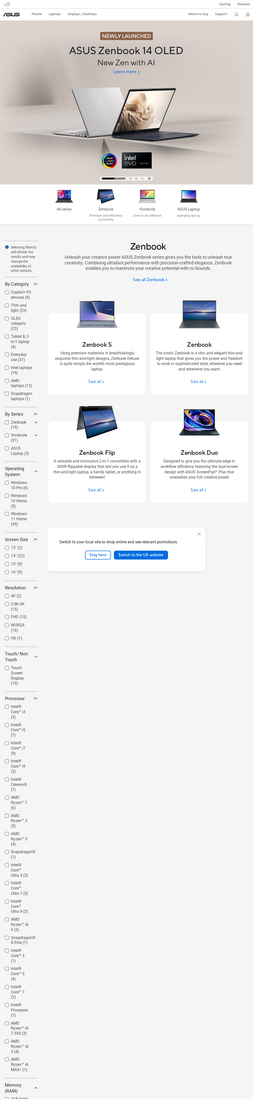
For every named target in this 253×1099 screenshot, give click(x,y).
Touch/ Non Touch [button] (16, 656)
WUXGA (12, 623)
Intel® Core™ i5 (18, 723)
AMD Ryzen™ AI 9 (18, 920)
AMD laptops (16, 379)
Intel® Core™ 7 (17, 985)
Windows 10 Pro (19, 481)
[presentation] (7, 247)
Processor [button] (15, 698)
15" (8, 562)
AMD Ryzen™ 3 (18, 814)
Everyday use (16, 353)
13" (8, 546)
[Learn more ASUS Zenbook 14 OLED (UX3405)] (126, 183)
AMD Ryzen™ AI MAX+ (18, 1060)
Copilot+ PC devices (15, 293)
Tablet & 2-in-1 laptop (17, 337)
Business (243, 4)
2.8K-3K (12, 602)
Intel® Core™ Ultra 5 (16, 865)
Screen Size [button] (16, 539)
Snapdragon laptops (15, 394)
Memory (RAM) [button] (13, 1088)
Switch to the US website (141, 554)
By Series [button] (14, 414)
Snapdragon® (17, 850)
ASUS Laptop (16, 447)
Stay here (97, 554)
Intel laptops (15, 366)
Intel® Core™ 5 (17, 967)
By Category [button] (17, 284)
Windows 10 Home (15, 496)
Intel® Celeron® (19, 778)
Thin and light (17, 304)
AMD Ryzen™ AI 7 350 (18, 1024)
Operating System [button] (14, 471)
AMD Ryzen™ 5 (18, 832)
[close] (199, 534)
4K (7, 594)
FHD (9, 615)
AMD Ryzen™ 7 (18, 796)
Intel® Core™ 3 (17, 949)
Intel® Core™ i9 (18, 759)
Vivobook (13, 434)
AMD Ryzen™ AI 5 (18, 1042)
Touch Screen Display (17, 668)
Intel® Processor (13, 1005)
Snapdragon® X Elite (19, 938)
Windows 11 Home (15, 514)
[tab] (114, 179)
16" (8, 571)
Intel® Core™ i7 (18, 741)
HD (7, 637)
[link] (11, 14)
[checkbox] (21, 323)
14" (8, 554)
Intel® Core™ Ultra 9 (16, 902)
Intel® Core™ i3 (18, 705)
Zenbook (12, 421)
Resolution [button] (15, 587)
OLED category (18, 317)
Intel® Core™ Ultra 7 (16, 883)
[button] (225, 4)
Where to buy (198, 14)
